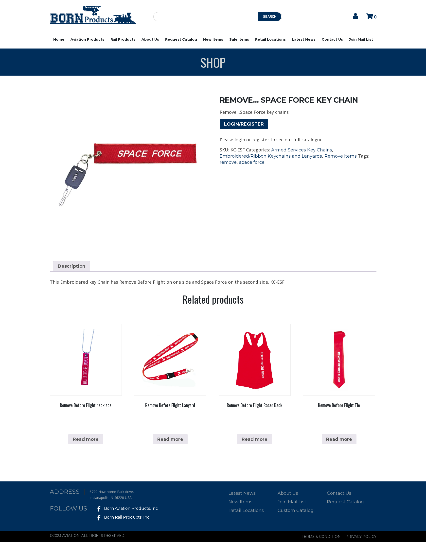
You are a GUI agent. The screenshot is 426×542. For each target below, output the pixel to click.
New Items (213, 39)
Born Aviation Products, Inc (130, 508)
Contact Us (332, 39)
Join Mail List (361, 39)
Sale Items (239, 39)
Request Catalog (181, 39)
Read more (86, 439)
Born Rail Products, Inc (126, 517)
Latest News (304, 39)
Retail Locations (270, 39)
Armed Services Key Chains (301, 150)
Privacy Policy (361, 536)
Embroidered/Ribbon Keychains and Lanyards (271, 156)
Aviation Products (87, 39)
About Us (150, 39)
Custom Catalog (296, 510)
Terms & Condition (321, 536)
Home (58, 39)
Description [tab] (71, 266)
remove (228, 162)
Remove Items (340, 156)
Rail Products (122, 39)
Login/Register (244, 124)
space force (252, 162)
